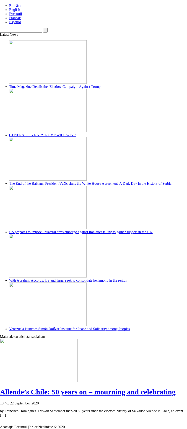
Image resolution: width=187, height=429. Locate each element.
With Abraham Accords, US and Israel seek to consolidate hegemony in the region (68, 280)
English (14, 10)
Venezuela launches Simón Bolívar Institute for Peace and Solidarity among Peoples (69, 329)
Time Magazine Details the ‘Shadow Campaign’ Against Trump (55, 86)
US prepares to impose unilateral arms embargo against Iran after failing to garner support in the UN (81, 232)
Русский (15, 14)
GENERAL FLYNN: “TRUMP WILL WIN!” (42, 135)
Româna (15, 6)
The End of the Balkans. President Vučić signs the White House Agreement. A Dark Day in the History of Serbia (90, 183)
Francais (15, 18)
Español (15, 22)
